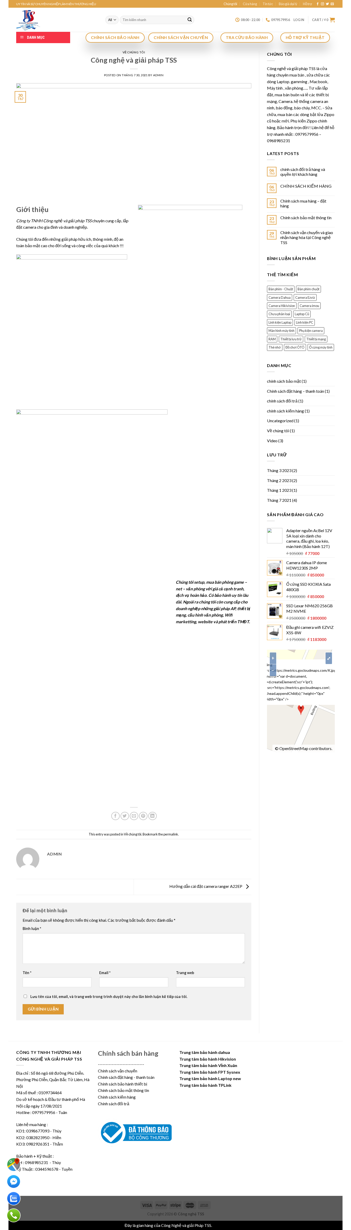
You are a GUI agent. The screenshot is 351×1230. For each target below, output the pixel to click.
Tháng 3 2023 (279, 470)
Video (272, 440)
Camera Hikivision (282, 306)
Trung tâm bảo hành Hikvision (207, 1058)
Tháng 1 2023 (279, 490)
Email (104, 972)
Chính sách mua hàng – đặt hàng (303, 203)
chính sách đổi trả (282, 400)
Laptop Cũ (302, 314)
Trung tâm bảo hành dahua (204, 1052)
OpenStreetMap (293, 748)
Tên (27, 972)
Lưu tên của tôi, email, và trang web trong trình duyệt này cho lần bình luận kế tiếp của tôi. (108, 996)
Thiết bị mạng (316, 339)
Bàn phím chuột (308, 289)
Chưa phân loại (279, 314)
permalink (170, 834)
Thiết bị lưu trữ (291, 339)
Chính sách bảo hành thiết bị (122, 1083)
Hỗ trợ (307, 4)
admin (158, 75)
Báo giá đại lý (288, 4)
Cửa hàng (250, 4)
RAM (272, 339)
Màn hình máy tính (281, 331)
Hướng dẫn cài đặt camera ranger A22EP (206, 886)
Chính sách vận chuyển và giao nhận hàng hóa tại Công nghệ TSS (306, 237)
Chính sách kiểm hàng (117, 1096)
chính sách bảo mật (284, 381)
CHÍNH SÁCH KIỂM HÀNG (305, 186)
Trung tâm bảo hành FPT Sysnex (209, 1072)
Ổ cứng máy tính (320, 347)
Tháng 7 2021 (279, 500)
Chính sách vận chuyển (117, 1070)
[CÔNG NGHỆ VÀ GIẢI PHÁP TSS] (57, 20)
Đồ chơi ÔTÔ (294, 347)
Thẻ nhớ (275, 347)
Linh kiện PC (304, 322)
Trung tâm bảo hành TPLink (205, 1085)
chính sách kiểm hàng (285, 410)
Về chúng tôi (134, 52)
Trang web (185, 972)
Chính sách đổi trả (113, 1103)
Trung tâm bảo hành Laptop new (210, 1078)
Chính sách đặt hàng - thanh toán (126, 1077)
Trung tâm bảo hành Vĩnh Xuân (208, 1065)
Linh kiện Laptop (280, 322)
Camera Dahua (280, 297)
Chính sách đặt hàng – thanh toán (295, 391)
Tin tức (268, 4)
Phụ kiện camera (311, 331)
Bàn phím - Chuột (281, 289)
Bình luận (32, 928)
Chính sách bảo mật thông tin (305, 217)
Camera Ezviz (305, 297)
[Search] (189, 20)
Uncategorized (280, 420)
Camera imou (309, 306)
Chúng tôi (230, 4)
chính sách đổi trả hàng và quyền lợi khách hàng (302, 172)
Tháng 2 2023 (279, 480)
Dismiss (220, 1225)
